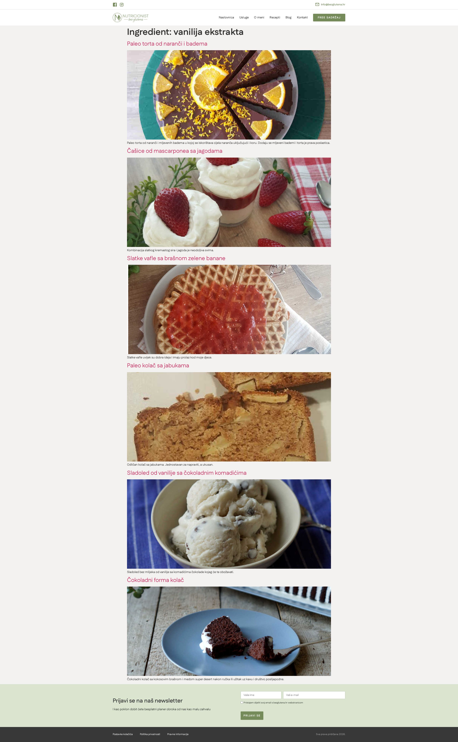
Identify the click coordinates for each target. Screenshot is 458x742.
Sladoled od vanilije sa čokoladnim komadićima (187, 473)
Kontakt (302, 17)
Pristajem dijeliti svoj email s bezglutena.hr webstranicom (273, 702)
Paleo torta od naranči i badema (167, 44)
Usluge (244, 17)
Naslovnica (226, 17)
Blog (289, 17)
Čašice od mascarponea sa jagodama (174, 151)
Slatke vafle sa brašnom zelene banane (176, 258)
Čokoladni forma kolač (155, 580)
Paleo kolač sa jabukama (158, 366)
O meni (259, 17)
